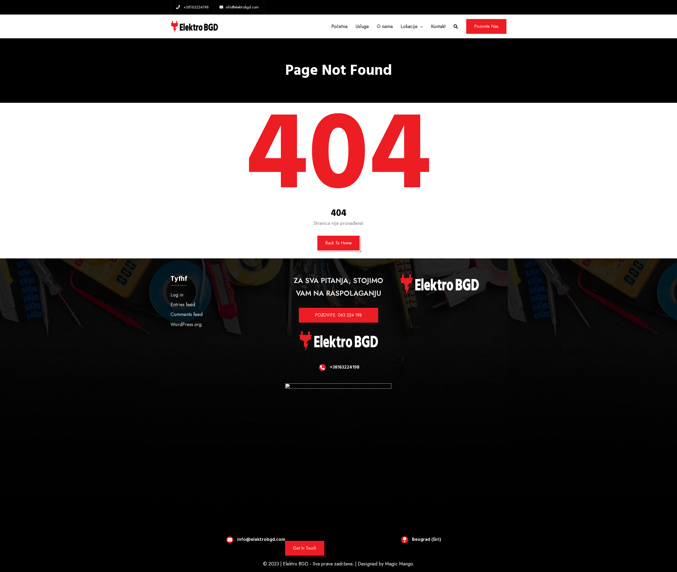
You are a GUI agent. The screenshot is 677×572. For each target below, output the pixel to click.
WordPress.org (186, 324)
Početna (339, 26)
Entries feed (183, 304)
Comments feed (187, 314)
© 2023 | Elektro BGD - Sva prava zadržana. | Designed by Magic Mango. (338, 563)
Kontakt (438, 26)
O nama (385, 26)
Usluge (362, 26)
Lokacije (409, 26)
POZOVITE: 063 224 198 (338, 315)
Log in (177, 294)
